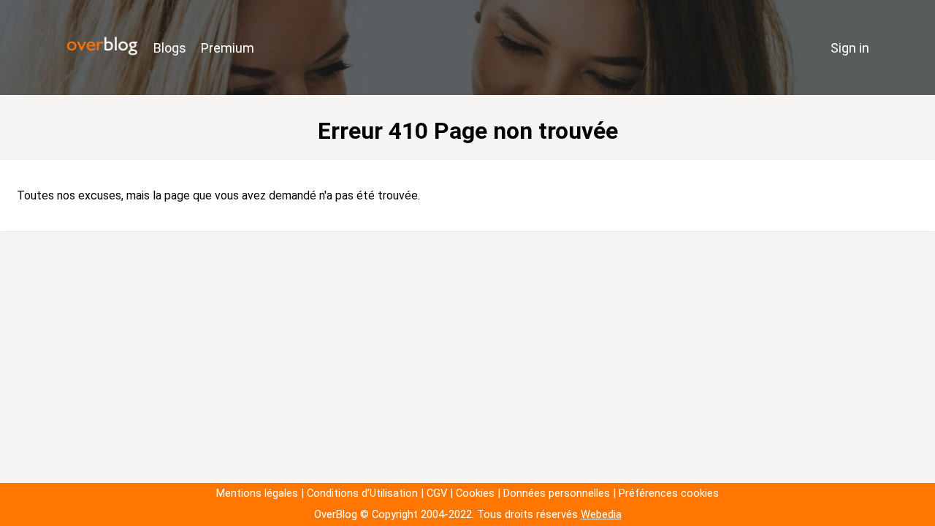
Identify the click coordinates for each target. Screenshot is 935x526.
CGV (437, 493)
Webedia (601, 514)
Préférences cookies (669, 493)
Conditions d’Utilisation (362, 493)
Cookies (475, 493)
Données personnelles (556, 493)
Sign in (850, 48)
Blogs (169, 48)
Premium (227, 48)
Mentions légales (257, 493)
